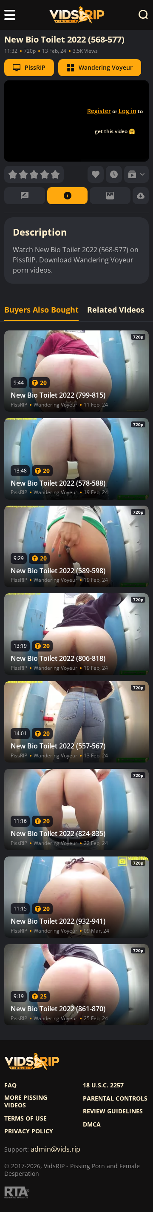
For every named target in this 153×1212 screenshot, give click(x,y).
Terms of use (25, 1118)
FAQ (10, 1085)
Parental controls (115, 1098)
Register (99, 111)
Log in (127, 111)
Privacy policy (28, 1131)
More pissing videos (25, 1101)
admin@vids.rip (55, 1149)
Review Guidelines (113, 1111)
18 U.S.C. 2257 (103, 1085)
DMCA (92, 1124)
